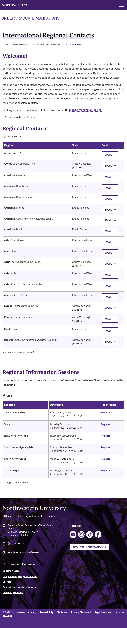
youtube (73, 534)
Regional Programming (48, 45)
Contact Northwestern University (21, 587)
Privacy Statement (81, 612)
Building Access (11, 571)
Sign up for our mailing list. (85, 110)
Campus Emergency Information (20, 576)
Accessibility (46, 612)
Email (108, 155)
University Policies (13, 592)
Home (6, 45)
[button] (121, 5)
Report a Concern (103, 612)
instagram (81, 534)
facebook (98, 534)
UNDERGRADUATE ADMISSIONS (30, 18)
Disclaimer (62, 612)
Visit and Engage (22, 45)
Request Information (87, 547)
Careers (7, 582)
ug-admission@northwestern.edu (23, 552)
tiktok (89, 534)
